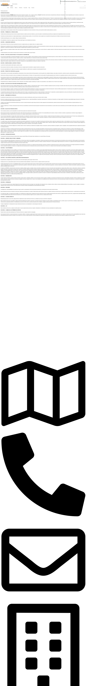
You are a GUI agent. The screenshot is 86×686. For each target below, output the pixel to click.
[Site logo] (5, 4)
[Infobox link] (43, 4)
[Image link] (6, 353)
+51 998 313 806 (83, 7)
